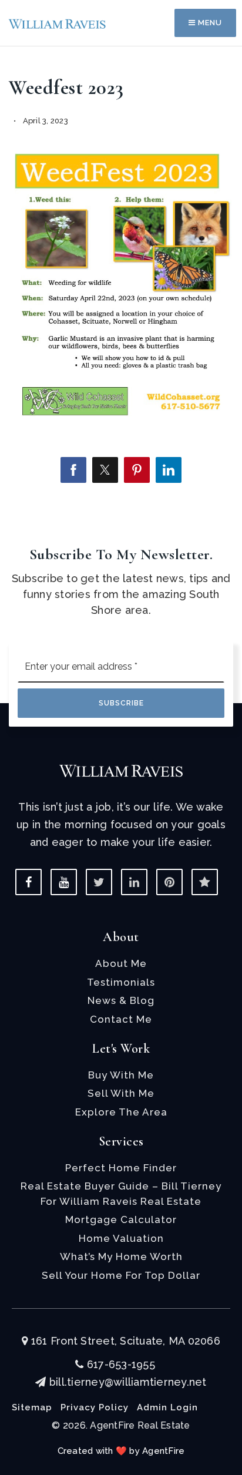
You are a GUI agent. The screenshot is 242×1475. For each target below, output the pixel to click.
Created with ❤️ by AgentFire (121, 1451)
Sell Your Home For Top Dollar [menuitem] (121, 1275)
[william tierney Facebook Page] (28, 882)
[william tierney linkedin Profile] (134, 882)
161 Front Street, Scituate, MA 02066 (124, 1341)
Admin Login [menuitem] (167, 1407)
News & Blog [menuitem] (121, 1000)
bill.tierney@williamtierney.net (127, 1382)
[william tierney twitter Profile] (99, 882)
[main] (121, 257)
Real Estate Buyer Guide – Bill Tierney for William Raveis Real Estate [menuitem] (121, 1193)
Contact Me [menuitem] (121, 1019)
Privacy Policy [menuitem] (94, 1407)
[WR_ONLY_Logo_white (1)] (121, 770)
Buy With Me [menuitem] (121, 1075)
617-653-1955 (119, 1364)
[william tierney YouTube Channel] (64, 882)
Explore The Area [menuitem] (121, 1112)
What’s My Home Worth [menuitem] (121, 1256)
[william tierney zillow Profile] (204, 882)
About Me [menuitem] (121, 963)
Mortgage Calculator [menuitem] (121, 1219)
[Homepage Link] (57, 22)
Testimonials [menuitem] (121, 982)
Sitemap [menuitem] (32, 1407)
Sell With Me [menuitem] (121, 1093)
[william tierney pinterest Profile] (169, 882)
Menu (209, 22)
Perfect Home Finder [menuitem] (121, 1168)
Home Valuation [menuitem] (121, 1238)
